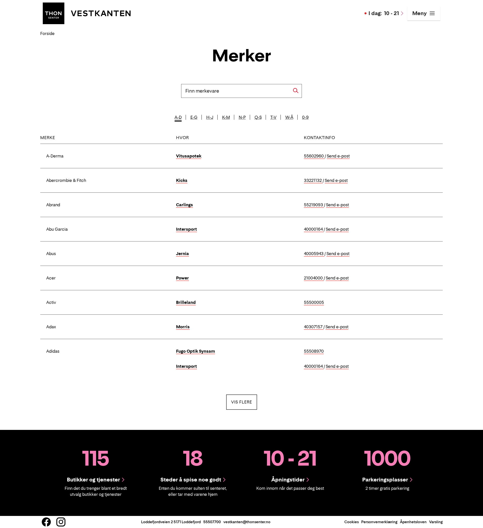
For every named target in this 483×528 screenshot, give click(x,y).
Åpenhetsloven (413, 522)
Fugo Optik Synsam (195, 351)
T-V (273, 117)
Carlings (184, 204)
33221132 (313, 180)
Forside (47, 33)
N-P (242, 117)
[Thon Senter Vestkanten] (87, 12)
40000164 (314, 229)
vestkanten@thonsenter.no (246, 522)
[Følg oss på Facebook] (46, 522)
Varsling (436, 522)
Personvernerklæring (379, 522)
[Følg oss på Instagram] (61, 522)
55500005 (314, 302)
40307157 (314, 327)
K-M (226, 117)
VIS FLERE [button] (244, 401)
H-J (209, 117)
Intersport (186, 229)
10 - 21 (384, 13)
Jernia (182, 253)
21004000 (314, 278)
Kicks (181, 180)
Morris (183, 326)
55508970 (314, 351)
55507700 (212, 522)
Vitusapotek (188, 155)
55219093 (314, 205)
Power (182, 277)
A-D (178, 117)
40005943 (314, 254)
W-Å (289, 117)
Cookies (351, 522)
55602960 (314, 156)
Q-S (258, 117)
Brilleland (186, 302)
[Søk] (296, 91)
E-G (193, 117)
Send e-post (338, 156)
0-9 (305, 117)
